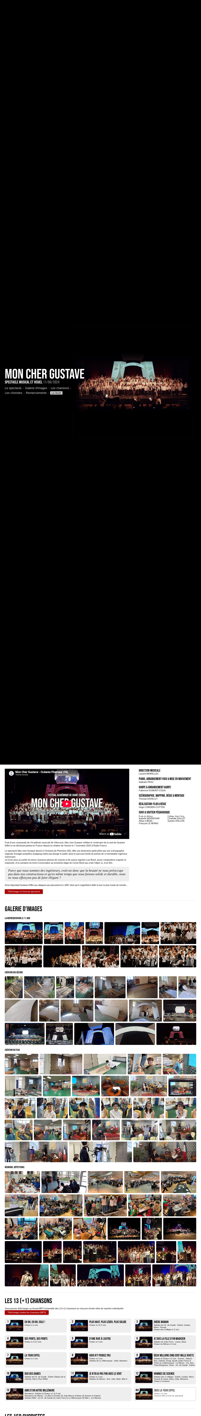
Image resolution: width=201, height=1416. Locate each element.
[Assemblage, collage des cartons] (110, 987)
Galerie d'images (36, 388)
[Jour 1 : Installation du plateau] (57, 1086)
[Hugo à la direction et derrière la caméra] (100, 1152)
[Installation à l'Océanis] (179, 1011)
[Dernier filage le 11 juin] (124, 1229)
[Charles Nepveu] (84, 1108)
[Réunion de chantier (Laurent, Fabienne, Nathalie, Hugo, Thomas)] (22, 1182)
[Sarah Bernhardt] (148, 1108)
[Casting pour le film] (63, 1182)
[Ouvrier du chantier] (52, 1108)
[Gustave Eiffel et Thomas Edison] (164, 1152)
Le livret (56, 392)
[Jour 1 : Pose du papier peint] (144, 1064)
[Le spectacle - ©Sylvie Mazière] (24, 933)
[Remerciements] (23, 956)
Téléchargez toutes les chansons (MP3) (27, 1312)
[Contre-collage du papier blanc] (168, 987)
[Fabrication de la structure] (14, 987)
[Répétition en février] (105, 1182)
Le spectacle (13, 388)
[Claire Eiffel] (180, 1108)
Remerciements (36, 393)
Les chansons (60, 388)
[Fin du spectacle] (122, 933)
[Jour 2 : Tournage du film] (48, 1130)
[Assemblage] (77, 1011)
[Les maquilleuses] (19, 1130)
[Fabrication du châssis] (65, 987)
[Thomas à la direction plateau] (36, 1152)
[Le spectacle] (94, 933)
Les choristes (13, 393)
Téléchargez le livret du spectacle (24, 891)
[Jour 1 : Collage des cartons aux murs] (21, 1064)
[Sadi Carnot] (20, 1108)
